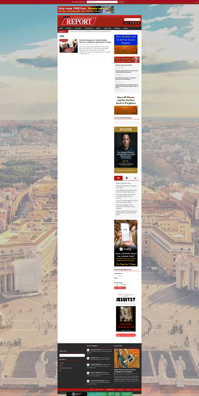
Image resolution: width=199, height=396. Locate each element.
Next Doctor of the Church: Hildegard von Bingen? (125, 371)
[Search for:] (131, 19)
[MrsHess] (88, 358)
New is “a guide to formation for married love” (125, 78)
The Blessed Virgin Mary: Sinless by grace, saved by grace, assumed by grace (99, 366)
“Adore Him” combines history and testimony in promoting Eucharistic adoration (99, 351)
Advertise (117, 28)
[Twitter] (133, 23)
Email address (118, 273)
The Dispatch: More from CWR (127, 60)
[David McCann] (88, 350)
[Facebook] (130, 23)
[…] (89, 53)
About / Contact (100, 389)
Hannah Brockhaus (120, 89)
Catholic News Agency (93, 44)
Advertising (120, 389)
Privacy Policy (136, 389)
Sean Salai (119, 81)
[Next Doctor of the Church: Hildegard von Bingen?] (127, 358)
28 (125, 75)
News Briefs (62, 31)
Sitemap (128, 389)
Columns (68, 28)
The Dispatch (89, 28)
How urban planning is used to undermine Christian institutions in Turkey (98, 382)
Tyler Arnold (119, 74)
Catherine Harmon (119, 374)
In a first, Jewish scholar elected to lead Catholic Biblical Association (126, 71)
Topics (98, 28)
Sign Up (121, 1)
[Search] (139, 19)
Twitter (61, 365)
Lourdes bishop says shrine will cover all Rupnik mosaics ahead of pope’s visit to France (126, 86)
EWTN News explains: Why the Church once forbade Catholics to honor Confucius (125, 196)
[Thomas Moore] (88, 365)
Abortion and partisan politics (123, 65)
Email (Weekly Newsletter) (65, 368)
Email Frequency (118, 283)
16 (101, 44)
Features (78, 28)
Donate (125, 28)
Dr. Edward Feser (120, 66)
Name (116, 278)
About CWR (107, 28)
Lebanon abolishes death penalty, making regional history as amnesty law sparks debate (126, 212)
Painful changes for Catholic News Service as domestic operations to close (95, 41)
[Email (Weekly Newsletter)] (136, 23)
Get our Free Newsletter (79, 2)
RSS (60, 370)
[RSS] (138, 23)
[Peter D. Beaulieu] (88, 373)
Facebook (61, 363)
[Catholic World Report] (99, 26)
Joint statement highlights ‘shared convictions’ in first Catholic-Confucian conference (125, 206)
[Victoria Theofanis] (88, 381)
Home (60, 28)
